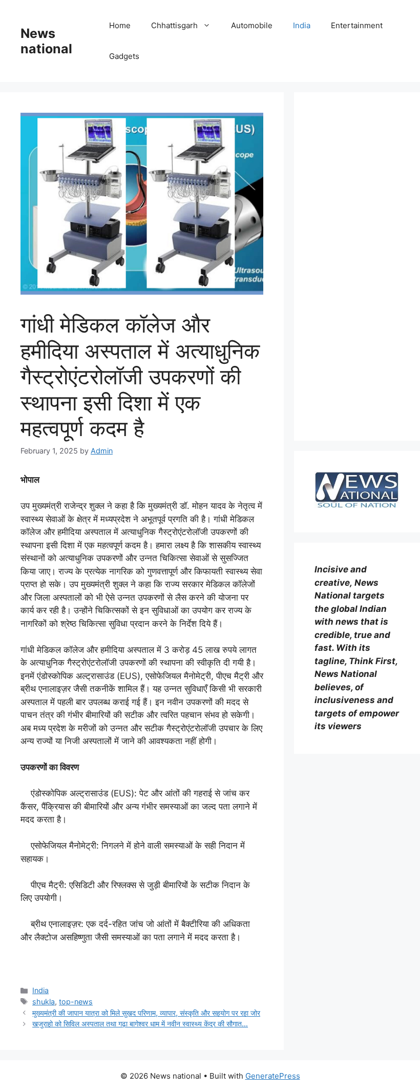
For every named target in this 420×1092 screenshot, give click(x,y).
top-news (76, 1001)
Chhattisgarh (174, 25)
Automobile (251, 25)
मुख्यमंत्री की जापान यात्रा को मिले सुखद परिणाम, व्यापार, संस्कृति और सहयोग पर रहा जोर (146, 1012)
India (301, 25)
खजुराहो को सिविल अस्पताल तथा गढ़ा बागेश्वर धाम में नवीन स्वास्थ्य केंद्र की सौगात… (140, 1023)
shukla (43, 1001)
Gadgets (124, 56)
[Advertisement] (357, 266)
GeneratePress (272, 1076)
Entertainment (357, 25)
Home (120, 25)
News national (46, 41)
